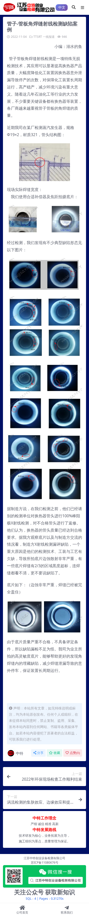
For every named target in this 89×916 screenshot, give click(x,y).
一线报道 (49, 37)
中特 (19, 753)
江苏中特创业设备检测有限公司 (44, 858)
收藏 (57, 753)
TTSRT (37, 37)
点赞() (75, 753)
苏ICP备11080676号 (44, 862)
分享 (40, 753)
